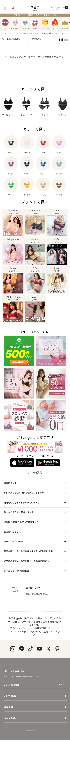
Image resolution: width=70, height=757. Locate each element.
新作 (5, 22)
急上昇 (55, 22)
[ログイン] (51, 8)
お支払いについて (12, 531)
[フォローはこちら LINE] (22, 649)
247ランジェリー (10, 33)
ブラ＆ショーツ (15, 22)
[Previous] (3, 22)
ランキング (65, 22)
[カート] (64, 8)
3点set (35, 22)
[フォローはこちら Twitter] (48, 649)
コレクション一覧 (30, 33)
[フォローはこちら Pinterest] (57, 649)
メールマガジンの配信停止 (16, 570)
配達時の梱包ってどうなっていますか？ (23, 502)
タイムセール (45, 22)
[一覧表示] (66, 39)
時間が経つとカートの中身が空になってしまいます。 (29, 551)
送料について (10, 483)
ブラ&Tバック (25, 22)
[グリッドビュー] (61, 39)
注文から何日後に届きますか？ (19, 512)
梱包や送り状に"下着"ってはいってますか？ (25, 492)
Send (61, 684)
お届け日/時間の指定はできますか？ (21, 522)
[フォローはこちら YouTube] (39, 649)
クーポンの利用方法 (13, 541)
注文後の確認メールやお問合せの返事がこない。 (27, 560)
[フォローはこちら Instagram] (13, 649)
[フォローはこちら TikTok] (30, 649)
